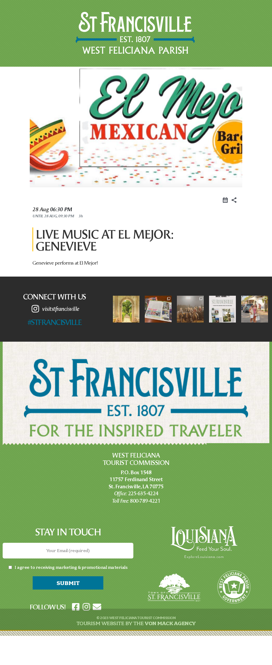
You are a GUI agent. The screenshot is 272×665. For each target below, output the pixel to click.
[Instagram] (86, 607)
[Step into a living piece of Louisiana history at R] (126, 309)
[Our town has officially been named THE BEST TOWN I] (222, 309)
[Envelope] (97, 607)
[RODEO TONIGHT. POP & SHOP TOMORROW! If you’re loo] (190, 309)
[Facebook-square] (76, 607)
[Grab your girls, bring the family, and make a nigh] (158, 309)
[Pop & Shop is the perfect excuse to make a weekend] (254, 309)
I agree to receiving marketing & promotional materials (71, 567)
